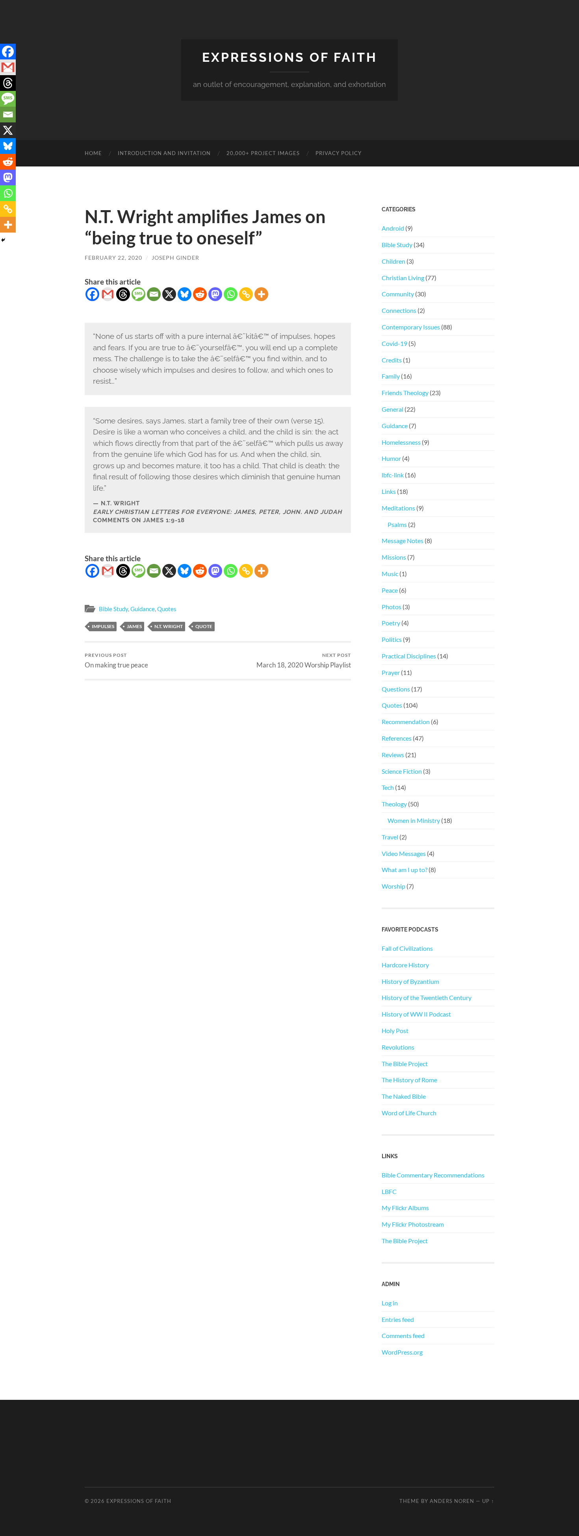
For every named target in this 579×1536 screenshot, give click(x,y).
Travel (390, 837)
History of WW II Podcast (416, 1014)
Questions (396, 689)
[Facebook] (92, 294)
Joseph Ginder (175, 257)
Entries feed (398, 1319)
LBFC (389, 1191)
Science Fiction (402, 771)
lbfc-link (393, 475)
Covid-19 (394, 343)
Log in (390, 1303)
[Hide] (3, 240)
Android (393, 228)
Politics (392, 639)
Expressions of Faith (289, 57)
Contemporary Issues (411, 327)
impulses (103, 626)
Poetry (391, 623)
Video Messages (404, 853)
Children (393, 261)
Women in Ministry (414, 820)
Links (389, 491)
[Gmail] (108, 294)
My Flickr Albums (405, 1207)
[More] (261, 294)
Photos (391, 606)
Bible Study (113, 608)
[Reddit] (200, 294)
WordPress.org (402, 1352)
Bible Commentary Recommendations (433, 1175)
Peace (390, 590)
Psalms (397, 524)
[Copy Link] (246, 294)
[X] (169, 294)
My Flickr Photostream (413, 1224)
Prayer (391, 672)
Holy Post (395, 1030)
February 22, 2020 (113, 257)
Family (391, 376)
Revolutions (398, 1047)
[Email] (154, 294)
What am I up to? (404, 869)
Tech (388, 787)
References (397, 738)
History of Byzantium (410, 981)
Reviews (393, 754)
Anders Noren (452, 1501)
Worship (393, 886)
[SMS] (138, 294)
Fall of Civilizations (407, 948)
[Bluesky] (184, 294)
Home (93, 153)
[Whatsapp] (231, 294)
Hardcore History (405, 965)
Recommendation (406, 721)
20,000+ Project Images (263, 153)
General (392, 409)
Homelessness (401, 442)
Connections (399, 310)
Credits (392, 360)
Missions (394, 557)
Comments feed (403, 1335)
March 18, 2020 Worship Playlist (303, 660)
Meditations (398, 508)
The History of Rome (409, 1079)
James (134, 626)
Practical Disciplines (409, 656)
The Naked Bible (404, 1096)
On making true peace (116, 660)
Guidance (142, 608)
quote (203, 626)
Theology (394, 804)
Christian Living (403, 277)
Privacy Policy (338, 153)
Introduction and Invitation (164, 153)
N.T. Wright (168, 626)
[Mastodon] (215, 294)
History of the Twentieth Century (426, 997)
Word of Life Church (409, 1112)
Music (390, 573)
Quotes (166, 608)
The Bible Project (405, 1063)
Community (398, 294)
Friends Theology (405, 392)
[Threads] (123, 294)
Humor (391, 458)
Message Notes (402, 540)
